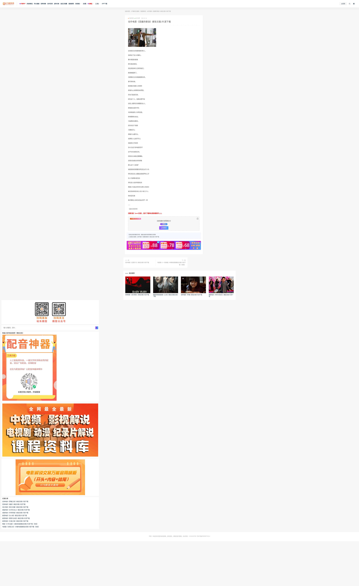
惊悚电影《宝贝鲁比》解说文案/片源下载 (137, 294)
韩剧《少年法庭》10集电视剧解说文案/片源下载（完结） (20, 524)
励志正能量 (64, 3)
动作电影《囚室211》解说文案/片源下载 (137, 262)
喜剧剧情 (71, 3)
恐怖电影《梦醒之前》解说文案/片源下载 (15, 501)
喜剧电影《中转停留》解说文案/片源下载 (15, 512)
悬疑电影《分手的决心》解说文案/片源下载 (16, 510)
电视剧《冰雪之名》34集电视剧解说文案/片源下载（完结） (21, 527)
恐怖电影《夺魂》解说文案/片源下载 (191, 294)
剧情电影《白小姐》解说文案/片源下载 (14, 515)
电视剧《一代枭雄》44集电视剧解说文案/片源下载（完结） (171, 263)
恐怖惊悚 (43, 3)
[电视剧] (77, 3)
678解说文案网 (135, 11)
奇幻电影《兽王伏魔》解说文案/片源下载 (15, 507)
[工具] (97, 3)
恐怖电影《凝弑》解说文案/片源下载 (13, 504)
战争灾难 (56, 3)
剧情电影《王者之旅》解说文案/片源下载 (15, 521)
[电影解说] (30, 3)
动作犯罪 (50, 3)
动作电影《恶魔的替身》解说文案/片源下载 (148, 236)
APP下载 (104, 3)
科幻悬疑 (36, 3)
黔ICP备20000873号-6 (203, 536)
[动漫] (84, 3)
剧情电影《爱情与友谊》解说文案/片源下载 (16, 518)
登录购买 (164, 227)
